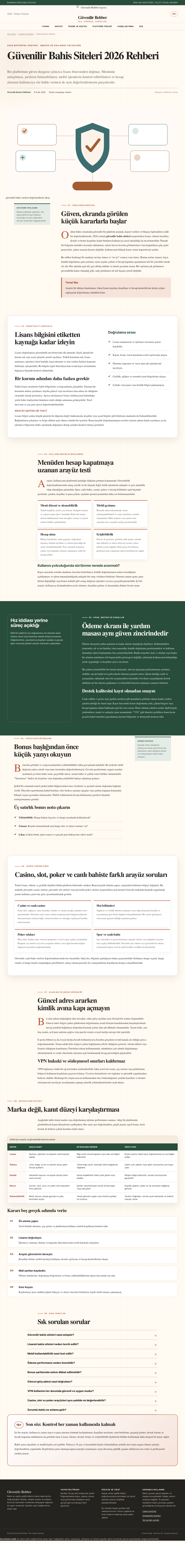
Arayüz (59, 26)
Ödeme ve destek (77, 26)
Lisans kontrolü (149, 1511)
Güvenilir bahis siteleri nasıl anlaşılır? (50, 1334)
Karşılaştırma (126, 26)
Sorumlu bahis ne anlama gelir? (46, 1409)
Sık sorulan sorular (151, 1520)
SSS (141, 26)
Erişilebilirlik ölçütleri (152, 1516)
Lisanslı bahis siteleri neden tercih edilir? (53, 1344)
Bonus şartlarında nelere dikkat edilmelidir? (54, 1372)
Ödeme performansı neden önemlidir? (51, 1362)
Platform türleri (102, 26)
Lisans (45, 26)
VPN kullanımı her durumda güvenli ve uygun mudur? (60, 1390)
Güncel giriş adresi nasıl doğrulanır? (49, 1381)
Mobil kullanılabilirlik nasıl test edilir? (50, 1353)
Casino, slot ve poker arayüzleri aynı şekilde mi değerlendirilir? (66, 1400)
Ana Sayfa (11, 34)
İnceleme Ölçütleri (26, 34)
